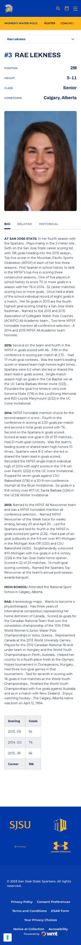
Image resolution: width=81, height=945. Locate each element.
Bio (7, 224)
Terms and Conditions (29, 911)
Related (24, 224)
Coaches (67, 23)
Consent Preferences (53, 902)
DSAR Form (60, 911)
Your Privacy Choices (40, 920)
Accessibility (58, 929)
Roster (49, 23)
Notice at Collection (28, 929)
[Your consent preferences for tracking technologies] (7, 937)
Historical (48, 224)
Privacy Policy (22, 902)
